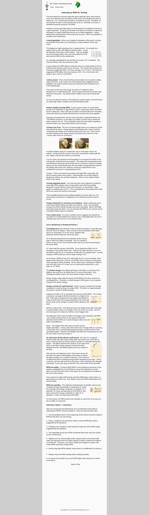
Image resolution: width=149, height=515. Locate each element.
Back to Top (75, 464)
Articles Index (59, 7)
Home (52, 7)
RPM (64, 454)
